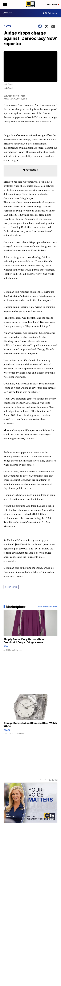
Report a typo (11, 587)
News (8, 25)
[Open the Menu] (5, 4)
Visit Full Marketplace (47, 607)
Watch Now (52, 4)
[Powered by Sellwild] (53, 780)
